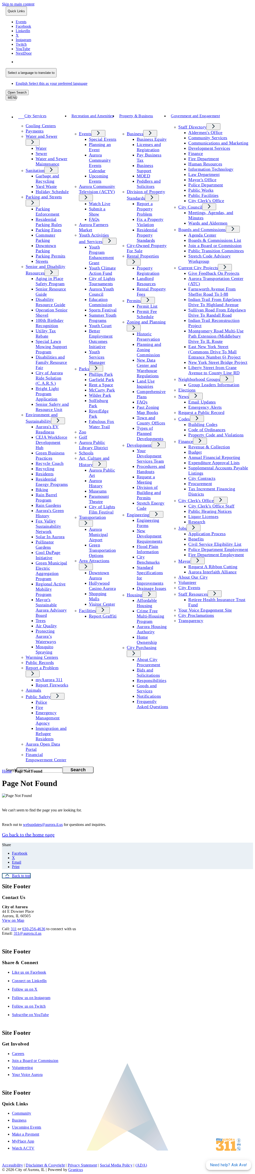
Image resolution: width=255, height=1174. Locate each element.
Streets (42, 261)
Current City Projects (198, 267)
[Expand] (57, 116)
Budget (194, 452)
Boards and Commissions (202, 229)
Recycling (45, 468)
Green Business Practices (50, 455)
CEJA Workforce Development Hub (51, 442)
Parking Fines (48, 229)
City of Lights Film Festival (102, 509)
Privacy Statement (82, 1165)
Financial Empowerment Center (46, 757)
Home (7, 771)
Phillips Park (101, 374)
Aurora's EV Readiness (47, 429)
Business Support (145, 168)
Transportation (92, 517)
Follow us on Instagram (31, 998)
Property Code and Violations (216, 434)
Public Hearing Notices (210, 511)
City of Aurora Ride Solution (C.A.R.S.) (49, 378)
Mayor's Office (202, 179)
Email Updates (202, 401)
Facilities (87, 610)
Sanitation (35, 170)
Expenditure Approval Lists (214, 462)
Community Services (207, 137)
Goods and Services (147, 688)
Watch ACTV (23, 1148)
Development (139, 445)
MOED (143, 175)
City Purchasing (142, 647)
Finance (195, 153)
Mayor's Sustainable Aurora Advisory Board (51, 607)
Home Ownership (147, 640)
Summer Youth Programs (103, 318)
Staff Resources (193, 594)
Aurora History (96, 483)
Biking (42, 489)
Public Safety (38, 696)
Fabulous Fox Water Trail (101, 424)
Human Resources (205, 163)
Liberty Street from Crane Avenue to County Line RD (214, 370)
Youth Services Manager (97, 357)
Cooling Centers (41, 125)
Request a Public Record (201, 412)
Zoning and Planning (146, 321)
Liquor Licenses (203, 516)
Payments (35, 131)
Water (41, 148)
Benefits (196, 538)
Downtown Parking (46, 248)
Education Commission (100, 302)
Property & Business (136, 116)
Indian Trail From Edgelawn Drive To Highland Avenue (214, 302)
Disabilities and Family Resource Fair (51, 362)
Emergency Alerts (205, 407)
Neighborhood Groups (199, 379)
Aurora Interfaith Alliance (212, 571)
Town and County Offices (151, 420)
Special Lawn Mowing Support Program (51, 346)
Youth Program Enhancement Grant (101, 255)
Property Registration (148, 270)
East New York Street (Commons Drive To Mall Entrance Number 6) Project (214, 352)
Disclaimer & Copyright (45, 1165)
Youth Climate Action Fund (102, 270)
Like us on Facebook (29, 972)
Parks (84, 368)
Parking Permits (50, 256)
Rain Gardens (48, 505)
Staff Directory (192, 127)
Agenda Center (202, 235)
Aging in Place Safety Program (50, 281)
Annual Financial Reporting (214, 457)
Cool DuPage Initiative (48, 555)
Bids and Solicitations (148, 672)
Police (41, 702)
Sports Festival (103, 309)
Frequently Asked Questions (152, 704)
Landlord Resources (146, 281)
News (183, 396)
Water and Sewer (42, 136)
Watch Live (99, 203)
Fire (39, 707)
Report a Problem (42, 667)
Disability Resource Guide (50, 302)
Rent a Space (101, 384)
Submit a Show (97, 211)
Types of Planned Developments (150, 433)
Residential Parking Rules (49, 222)
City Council (190, 207)
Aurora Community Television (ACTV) (97, 189)
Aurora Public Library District (93, 445)
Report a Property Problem (145, 209)
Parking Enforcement (48, 211)
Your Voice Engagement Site (205, 610)
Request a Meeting (146, 479)
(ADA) (141, 1165)
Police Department (205, 184)
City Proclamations (196, 615)
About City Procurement (148, 662)
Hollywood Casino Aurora (102, 586)
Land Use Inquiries (146, 384)
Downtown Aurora (99, 575)
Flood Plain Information (148, 549)
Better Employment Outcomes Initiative (101, 338)
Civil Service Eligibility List (214, 544)
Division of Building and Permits (149, 492)
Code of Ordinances (206, 429)
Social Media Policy (116, 1165)
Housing (134, 594)
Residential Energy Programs (52, 482)
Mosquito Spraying (44, 649)
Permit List (147, 306)
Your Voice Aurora (27, 1074)
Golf (83, 437)
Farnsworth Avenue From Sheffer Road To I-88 (212, 291)
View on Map (13, 920)
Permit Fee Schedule (147, 314)
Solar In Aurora (50, 536)
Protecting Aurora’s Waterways (46, 636)
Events (85, 133)
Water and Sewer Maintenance (51, 161)
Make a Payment (25, 1134)
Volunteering (22, 1067)
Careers (18, 1053)
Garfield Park (101, 379)
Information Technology (210, 169)
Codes (184, 418)
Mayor (184, 561)
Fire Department (203, 158)
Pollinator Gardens (45, 544)
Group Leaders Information (213, 384)
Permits (134, 300)
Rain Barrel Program (46, 497)
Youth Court (100, 325)
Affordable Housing (147, 603)
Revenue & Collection (209, 446)
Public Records (40, 662)
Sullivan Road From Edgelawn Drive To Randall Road (217, 312)
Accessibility (12, 1165)
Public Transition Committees (216, 250)
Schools (86, 452)
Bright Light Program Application (47, 393)
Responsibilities (151, 680)
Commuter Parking (45, 238)
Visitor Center (102, 604)
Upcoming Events (98, 178)
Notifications (149, 696)
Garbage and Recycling (47, 178)
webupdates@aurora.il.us (43, 824)
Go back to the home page (28, 834)
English (51, 62)
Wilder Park (100, 395)
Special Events (102, 139)
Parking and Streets (44, 196)
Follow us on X (24, 989)
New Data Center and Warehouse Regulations (148, 368)
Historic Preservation (148, 336)
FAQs (94, 219)
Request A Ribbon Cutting (212, 566)
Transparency (190, 620)
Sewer (41, 153)
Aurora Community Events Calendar (100, 162)
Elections (186, 390)
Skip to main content (18, 4)
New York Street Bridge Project (217, 362)
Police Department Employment (218, 549)
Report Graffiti (103, 616)
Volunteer (187, 582)
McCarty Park (102, 390)
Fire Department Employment (216, 554)
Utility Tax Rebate (46, 333)
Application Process (207, 533)
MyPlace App (23, 1141)
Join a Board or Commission (215, 245)
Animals (33, 690)
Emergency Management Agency (48, 718)
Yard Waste (46, 186)
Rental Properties (143, 256)
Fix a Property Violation (150, 222)
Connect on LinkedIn (29, 981)
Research (196, 521)
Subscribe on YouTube (30, 1015)
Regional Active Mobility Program (51, 589)
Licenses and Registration (149, 147)
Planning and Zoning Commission (149, 349)
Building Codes (202, 424)
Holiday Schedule (52, 191)
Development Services (209, 148)
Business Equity (152, 139)
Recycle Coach (50, 463)
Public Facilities (203, 195)
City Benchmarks (148, 559)
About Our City (192, 577)
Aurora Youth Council (101, 291)
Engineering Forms (148, 523)
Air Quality (46, 625)
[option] (132, 62)
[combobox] (31, 72)
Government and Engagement (195, 116)
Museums (98, 491)
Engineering (138, 514)
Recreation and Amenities (92, 116)
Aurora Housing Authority (152, 629)
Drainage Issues (151, 588)
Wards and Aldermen (207, 223)
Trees (41, 620)
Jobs (182, 528)
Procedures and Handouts (151, 469)
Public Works (200, 190)
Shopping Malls (98, 596)
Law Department (203, 174)
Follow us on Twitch (29, 1006)
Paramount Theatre (99, 499)
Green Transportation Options (102, 550)
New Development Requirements (149, 536)
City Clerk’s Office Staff (211, 506)
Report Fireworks (52, 684)
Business (135, 133)
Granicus (75, 1170)
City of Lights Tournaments (102, 281)
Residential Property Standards (147, 235)
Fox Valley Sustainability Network (48, 526)
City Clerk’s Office (206, 200)
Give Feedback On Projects (213, 273)
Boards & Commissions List (214, 240)
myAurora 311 (49, 679)
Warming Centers (42, 657)
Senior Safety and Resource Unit (52, 407)
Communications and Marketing (218, 142)
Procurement (200, 483)
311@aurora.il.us (28, 933)
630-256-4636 (33, 929)
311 (14, 929)
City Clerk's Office (196, 500)
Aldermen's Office (205, 132)
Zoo (82, 431)
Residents (45, 473)
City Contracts (201, 478)
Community (21, 1113)
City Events (189, 587)
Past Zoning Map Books (148, 410)
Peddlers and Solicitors (149, 184)
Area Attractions (94, 560)
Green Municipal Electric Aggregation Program (51, 570)
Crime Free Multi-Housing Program (150, 616)
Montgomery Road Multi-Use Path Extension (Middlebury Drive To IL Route (216, 336)
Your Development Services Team (150, 456)
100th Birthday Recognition (50, 323)
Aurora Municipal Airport (98, 534)
